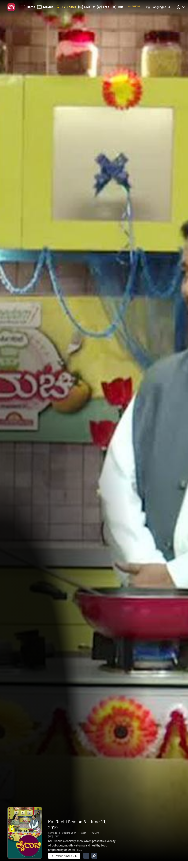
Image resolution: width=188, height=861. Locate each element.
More (79, 850)
